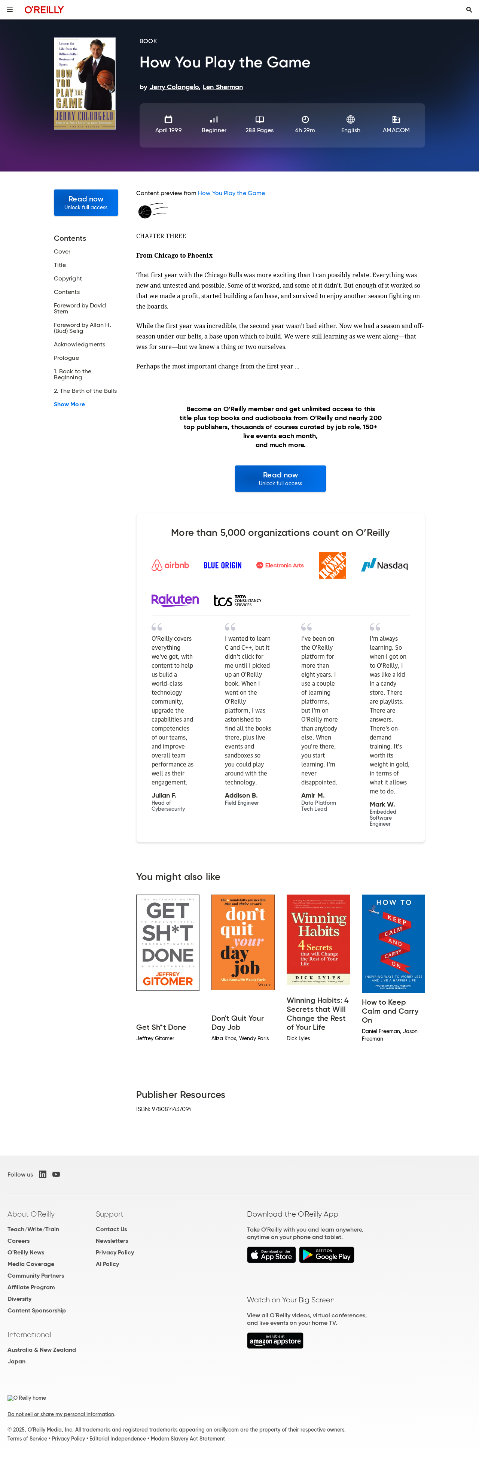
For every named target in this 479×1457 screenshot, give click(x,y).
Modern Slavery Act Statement (188, 1438)
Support (109, 1213)
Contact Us (111, 1229)
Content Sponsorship (36, 1310)
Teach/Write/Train (33, 1229)
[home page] (44, 9)
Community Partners (35, 1276)
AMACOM (396, 130)
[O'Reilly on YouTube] (56, 1174)
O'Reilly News (25, 1252)
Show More (69, 404)
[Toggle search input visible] (469, 10)
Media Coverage (30, 1264)
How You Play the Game (231, 193)
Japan (16, 1361)
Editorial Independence (117, 1438)
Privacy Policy (115, 1252)
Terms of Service (27, 1438)
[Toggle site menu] (10, 10)
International (29, 1334)
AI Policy (107, 1264)
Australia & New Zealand (41, 1350)
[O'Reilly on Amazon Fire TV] (275, 1347)
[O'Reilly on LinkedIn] (42, 1174)
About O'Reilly (31, 1213)
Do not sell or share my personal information (60, 1414)
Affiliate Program (31, 1287)
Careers (18, 1241)
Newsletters (112, 1241)
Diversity (19, 1299)
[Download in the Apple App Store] (271, 1261)
